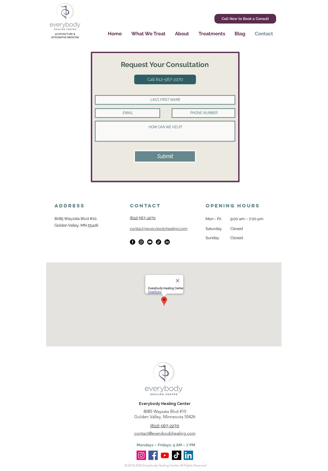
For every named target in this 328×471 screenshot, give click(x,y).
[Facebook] (132, 242)
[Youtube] (149, 242)
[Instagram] (141, 242)
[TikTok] (158, 242)
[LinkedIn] (167, 242)
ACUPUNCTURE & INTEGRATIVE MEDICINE (65, 35)
